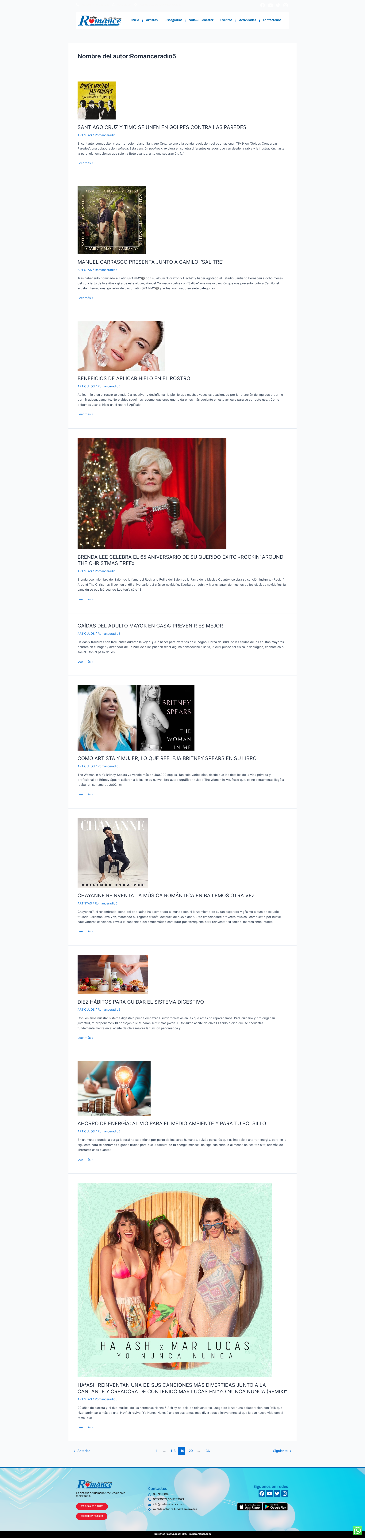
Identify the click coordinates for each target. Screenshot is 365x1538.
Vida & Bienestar (201, 20)
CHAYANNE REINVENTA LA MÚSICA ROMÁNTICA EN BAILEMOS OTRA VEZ (166, 895)
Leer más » (85, 163)
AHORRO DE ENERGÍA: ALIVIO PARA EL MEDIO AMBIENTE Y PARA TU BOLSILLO (172, 1123)
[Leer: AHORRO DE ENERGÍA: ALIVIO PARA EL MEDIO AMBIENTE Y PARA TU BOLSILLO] (114, 1088)
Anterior (81, 1451)
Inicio (135, 20)
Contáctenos (272, 20)
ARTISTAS (85, 135)
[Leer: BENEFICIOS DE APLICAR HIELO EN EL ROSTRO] (121, 345)
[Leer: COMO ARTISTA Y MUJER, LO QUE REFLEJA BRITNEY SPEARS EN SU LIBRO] (136, 717)
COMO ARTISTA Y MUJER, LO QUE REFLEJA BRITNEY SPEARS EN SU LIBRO (167, 758)
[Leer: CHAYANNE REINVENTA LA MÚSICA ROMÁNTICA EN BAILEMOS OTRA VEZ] (113, 852)
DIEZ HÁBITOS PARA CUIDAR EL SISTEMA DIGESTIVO (141, 1002)
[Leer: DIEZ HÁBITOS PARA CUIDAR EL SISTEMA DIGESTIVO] (113, 974)
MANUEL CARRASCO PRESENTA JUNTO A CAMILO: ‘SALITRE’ (150, 262)
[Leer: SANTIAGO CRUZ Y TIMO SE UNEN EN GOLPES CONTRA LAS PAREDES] (97, 100)
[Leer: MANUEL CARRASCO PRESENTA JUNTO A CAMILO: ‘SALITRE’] (112, 220)
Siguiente (282, 1451)
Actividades (247, 20)
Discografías (173, 20)
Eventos (226, 20)
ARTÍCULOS (86, 386)
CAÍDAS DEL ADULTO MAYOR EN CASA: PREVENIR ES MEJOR (150, 626)
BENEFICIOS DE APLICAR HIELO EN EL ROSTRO (134, 378)
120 (190, 1451)
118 (173, 1451)
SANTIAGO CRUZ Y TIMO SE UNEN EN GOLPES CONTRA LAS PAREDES (162, 127)
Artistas (152, 20)
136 (207, 1451)
